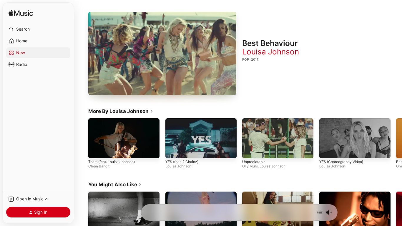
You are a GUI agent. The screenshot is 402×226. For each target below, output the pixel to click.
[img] (21, 13)
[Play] (162, 53)
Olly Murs (250, 166)
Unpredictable (253, 161)
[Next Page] (396, 138)
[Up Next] (319, 212)
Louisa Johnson (270, 51)
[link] (120, 111)
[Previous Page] (82, 138)
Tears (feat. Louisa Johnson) (111, 161)
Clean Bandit (98, 166)
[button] (38, 29)
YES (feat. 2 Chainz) (181, 161)
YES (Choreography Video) (341, 161)
